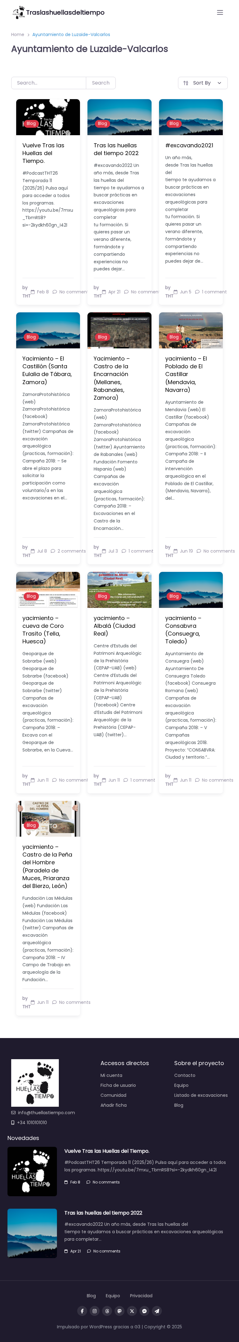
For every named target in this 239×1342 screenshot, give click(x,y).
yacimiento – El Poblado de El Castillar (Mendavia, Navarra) (186, 374)
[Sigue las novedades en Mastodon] (119, 1311)
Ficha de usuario (118, 1085)
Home (17, 34)
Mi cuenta (111, 1075)
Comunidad (113, 1095)
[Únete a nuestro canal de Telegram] (157, 1311)
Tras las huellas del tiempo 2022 (116, 149)
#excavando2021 (189, 145)
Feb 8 (75, 1182)
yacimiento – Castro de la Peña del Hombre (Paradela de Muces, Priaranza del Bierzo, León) (47, 866)
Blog (31, 123)
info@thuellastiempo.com (46, 1113)
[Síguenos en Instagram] (95, 1311)
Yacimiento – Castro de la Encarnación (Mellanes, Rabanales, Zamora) (112, 378)
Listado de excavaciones (201, 1095)
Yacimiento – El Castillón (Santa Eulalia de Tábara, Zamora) (47, 370)
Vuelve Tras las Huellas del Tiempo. (43, 153)
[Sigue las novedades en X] (132, 1311)
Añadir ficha (114, 1105)
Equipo (181, 1085)
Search (101, 82)
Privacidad (141, 1296)
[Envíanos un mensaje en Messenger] (144, 1311)
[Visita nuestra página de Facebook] (82, 1311)
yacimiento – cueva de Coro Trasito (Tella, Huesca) (43, 630)
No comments (106, 1182)
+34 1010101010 (32, 1122)
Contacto (184, 1075)
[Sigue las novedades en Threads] (107, 1311)
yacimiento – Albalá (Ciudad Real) (114, 625)
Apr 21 (75, 1251)
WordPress (100, 1327)
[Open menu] (220, 12)
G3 (137, 1327)
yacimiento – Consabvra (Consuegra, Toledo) (183, 630)
